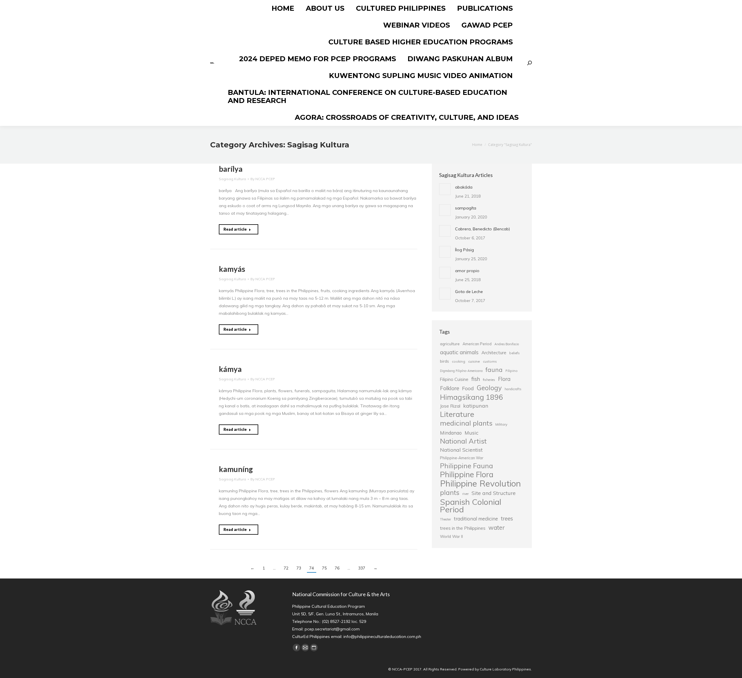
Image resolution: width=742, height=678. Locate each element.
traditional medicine (476, 519)
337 (361, 568)
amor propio (467, 270)
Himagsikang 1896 (471, 397)
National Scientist (461, 449)
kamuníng (236, 469)
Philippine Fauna (466, 466)
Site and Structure (494, 493)
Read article (235, 229)
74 (311, 568)
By (262, 179)
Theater (445, 519)
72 (286, 568)
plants (449, 492)
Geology (489, 388)
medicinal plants (466, 423)
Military (501, 424)
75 (324, 568)
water (496, 527)
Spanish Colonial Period (470, 505)
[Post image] (445, 189)
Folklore (449, 388)
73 (299, 568)
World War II (451, 536)
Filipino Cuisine (454, 379)
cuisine (474, 361)
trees (507, 518)
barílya (231, 168)
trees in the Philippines (462, 528)
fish (475, 378)
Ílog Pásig (464, 249)
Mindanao (451, 433)
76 (337, 568)
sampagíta (465, 208)
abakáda (463, 187)
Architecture (493, 352)
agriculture (450, 343)
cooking (458, 361)
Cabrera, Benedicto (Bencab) (482, 229)
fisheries (489, 380)
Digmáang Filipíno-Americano (461, 371)
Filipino (511, 370)
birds (444, 361)
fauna (494, 369)
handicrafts (513, 389)
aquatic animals (459, 352)
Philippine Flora (466, 474)
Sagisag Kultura (232, 179)
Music (472, 432)
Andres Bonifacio (506, 344)
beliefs (514, 353)
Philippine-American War (461, 457)
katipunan (475, 405)
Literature (457, 414)
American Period (477, 343)
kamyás (232, 269)
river (465, 494)
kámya (230, 369)
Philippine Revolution (480, 483)
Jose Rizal (450, 406)
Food (468, 388)
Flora (504, 378)
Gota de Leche (469, 291)
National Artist (463, 441)
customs (490, 361)
